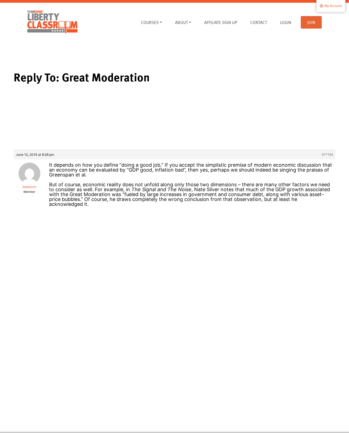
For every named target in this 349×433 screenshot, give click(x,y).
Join (311, 22)
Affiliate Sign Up (220, 22)
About (181, 22)
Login (285, 22)
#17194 (327, 155)
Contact (258, 22)
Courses (150, 22)
